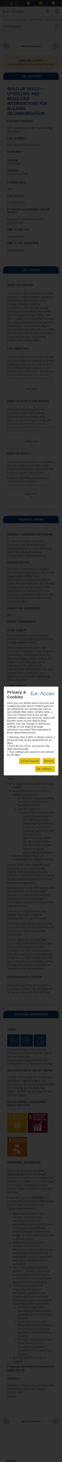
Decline (48, 761)
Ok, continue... (45, 769)
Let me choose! (30, 761)
